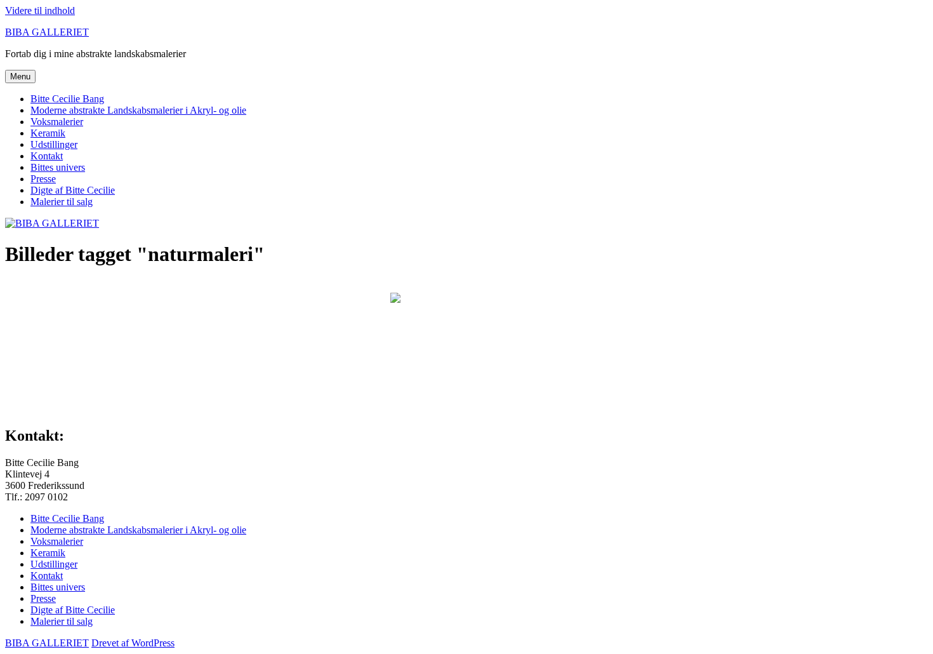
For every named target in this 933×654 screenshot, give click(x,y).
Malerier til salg (61, 201)
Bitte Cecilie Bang (67, 98)
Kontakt (46, 155)
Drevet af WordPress (133, 642)
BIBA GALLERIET (47, 32)
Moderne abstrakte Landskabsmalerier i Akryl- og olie (138, 110)
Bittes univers (57, 167)
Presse (43, 178)
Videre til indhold (40, 10)
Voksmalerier (56, 121)
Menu (20, 76)
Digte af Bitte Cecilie (72, 190)
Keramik (47, 133)
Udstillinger (53, 144)
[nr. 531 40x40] (466, 343)
